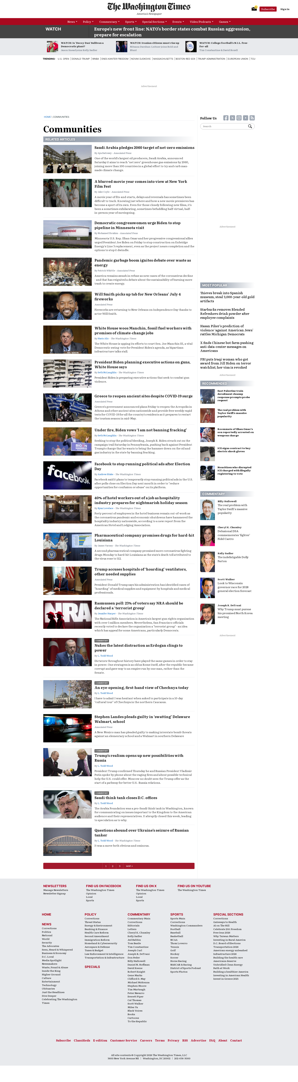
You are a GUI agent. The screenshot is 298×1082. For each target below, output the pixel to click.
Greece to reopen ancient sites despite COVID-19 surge (144, 395)
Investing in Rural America (229, 939)
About (222, 1040)
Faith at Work (221, 968)
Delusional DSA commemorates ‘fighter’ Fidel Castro (234, 535)
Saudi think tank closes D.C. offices (126, 797)
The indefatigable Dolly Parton (233, 559)
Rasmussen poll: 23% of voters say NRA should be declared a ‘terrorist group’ (139, 605)
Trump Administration (211, 58)
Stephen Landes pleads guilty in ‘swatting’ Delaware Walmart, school (142, 719)
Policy (87, 21)
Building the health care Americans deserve (228, 959)
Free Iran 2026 (221, 932)
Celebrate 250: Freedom (227, 929)
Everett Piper (135, 996)
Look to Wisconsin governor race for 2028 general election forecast (234, 587)
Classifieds (82, 1040)
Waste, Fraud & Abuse (55, 967)
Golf (173, 950)
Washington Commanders (186, 925)
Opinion (91, 893)
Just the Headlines (53, 992)
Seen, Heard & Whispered (57, 949)
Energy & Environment (98, 925)
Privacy (173, 1040)
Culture (46, 978)
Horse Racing (178, 961)
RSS (185, 1040)
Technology (49, 985)
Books (131, 1014)
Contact (236, 1040)
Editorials (134, 925)
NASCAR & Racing (181, 964)
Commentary (108, 21)
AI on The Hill (221, 925)
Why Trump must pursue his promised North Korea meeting (235, 613)
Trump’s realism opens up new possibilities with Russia (139, 758)
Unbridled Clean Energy (228, 964)
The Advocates (50, 946)
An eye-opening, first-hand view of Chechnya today (142, 687)
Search (251, 126)
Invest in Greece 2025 (226, 978)
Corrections (49, 928)
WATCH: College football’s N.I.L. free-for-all (223, 44)
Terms (160, 1040)
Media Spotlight (52, 960)
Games (223, 21)
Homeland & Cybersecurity (101, 943)
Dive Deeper (49, 995)
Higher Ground (51, 974)
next (128, 865)
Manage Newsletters (55, 890)
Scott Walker (226, 579)
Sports (129, 21)
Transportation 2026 (226, 946)
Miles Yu (133, 1007)
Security (47, 942)
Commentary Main (139, 918)
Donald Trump (81, 58)
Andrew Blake (105, 474)
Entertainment (51, 981)
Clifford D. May (137, 978)
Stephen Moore (137, 985)
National (47, 935)
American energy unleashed (230, 950)
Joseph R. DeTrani (229, 605)
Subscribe (268, 9)
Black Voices (135, 1010)
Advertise (198, 1040)
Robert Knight (136, 971)
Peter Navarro (136, 993)
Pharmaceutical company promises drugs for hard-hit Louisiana (144, 537)
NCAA (173, 939)
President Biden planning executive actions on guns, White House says (143, 364)
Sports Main (177, 918)
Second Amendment (97, 936)
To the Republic (137, 1021)
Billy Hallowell (227, 501)
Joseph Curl (135, 950)
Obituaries (48, 988)
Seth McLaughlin (107, 372)
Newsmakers (49, 963)
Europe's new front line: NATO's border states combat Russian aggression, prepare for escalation (172, 32)
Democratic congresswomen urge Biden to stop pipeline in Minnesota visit (138, 225)
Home (47, 116)
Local (89, 896)
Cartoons (133, 1017)
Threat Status (93, 922)
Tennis (174, 946)
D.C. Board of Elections (227, 943)
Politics (46, 931)
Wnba (95, 58)
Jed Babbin (134, 939)
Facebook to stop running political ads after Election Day (142, 466)
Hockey (174, 954)
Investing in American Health (231, 975)
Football (175, 929)
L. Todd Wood (105, 655)
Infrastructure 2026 (225, 954)
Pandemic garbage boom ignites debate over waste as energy (143, 262)
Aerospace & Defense (97, 946)
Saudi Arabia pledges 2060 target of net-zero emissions (144, 147)
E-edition (100, 1040)
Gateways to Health (225, 922)
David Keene (135, 968)
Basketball (176, 936)
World (45, 939)
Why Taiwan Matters (226, 936)
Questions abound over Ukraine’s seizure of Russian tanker (142, 832)
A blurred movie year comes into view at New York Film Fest (141, 184)
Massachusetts (163, 58)
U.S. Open (63, 58)
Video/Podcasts (200, 21)
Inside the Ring (51, 970)
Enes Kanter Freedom (115, 58)
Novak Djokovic (141, 58)
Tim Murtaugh (136, 989)
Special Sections (153, 21)
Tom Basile (134, 943)
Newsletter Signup (54, 893)
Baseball (175, 932)
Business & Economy (54, 953)
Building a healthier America (230, 971)
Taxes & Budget (94, 950)
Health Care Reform (97, 932)
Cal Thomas (134, 1000)
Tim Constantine (138, 946)
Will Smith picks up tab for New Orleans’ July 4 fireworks (138, 296)
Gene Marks (135, 975)
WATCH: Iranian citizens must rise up (154, 42)
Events (177, 21)
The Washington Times (100, 890)
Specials (92, 967)
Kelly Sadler (226, 553)
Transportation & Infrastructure (104, 957)
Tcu (253, 58)
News (71, 21)
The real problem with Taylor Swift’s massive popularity (232, 509)
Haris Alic (103, 338)
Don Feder (134, 957)
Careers (146, 1040)
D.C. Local (48, 956)
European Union (238, 58)
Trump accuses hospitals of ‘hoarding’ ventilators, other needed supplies (141, 571)
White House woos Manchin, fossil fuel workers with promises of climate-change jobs (143, 330)
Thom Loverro (178, 943)
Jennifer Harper (107, 613)
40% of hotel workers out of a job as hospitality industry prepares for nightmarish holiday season (141, 500)
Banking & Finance (96, 929)
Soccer (174, 957)
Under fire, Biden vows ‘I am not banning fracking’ (141, 429)
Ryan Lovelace (105, 508)
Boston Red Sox (185, 58)
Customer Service (123, 1040)
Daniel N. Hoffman (139, 964)
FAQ (212, 1040)
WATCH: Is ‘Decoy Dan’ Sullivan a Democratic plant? (82, 44)
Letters (132, 929)
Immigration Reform (97, 939)
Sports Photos (178, 971)
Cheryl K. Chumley (230, 527)
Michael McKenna (139, 982)
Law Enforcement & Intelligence (104, 954)
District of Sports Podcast (185, 968)
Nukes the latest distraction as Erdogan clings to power (139, 648)
